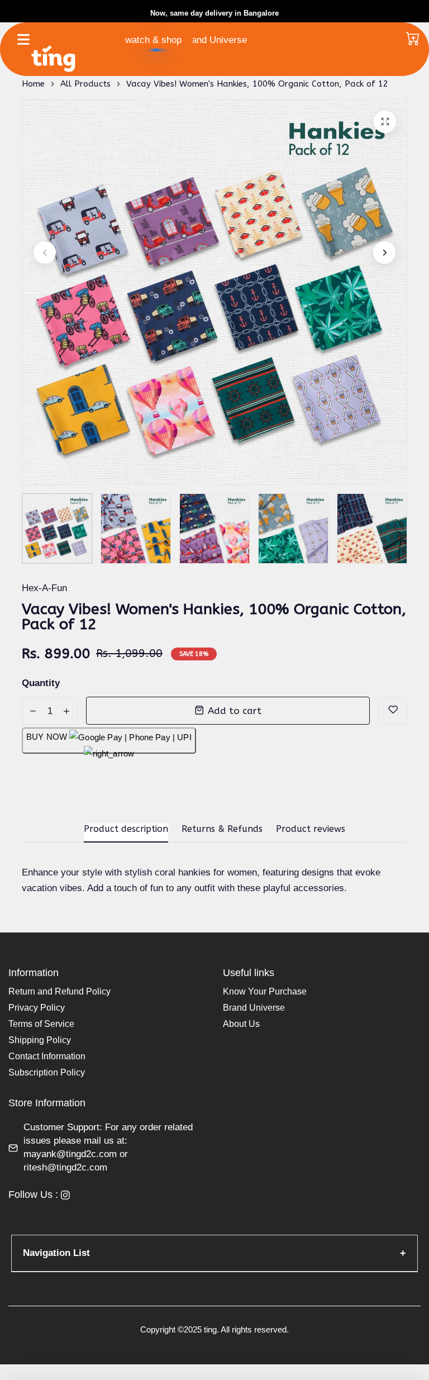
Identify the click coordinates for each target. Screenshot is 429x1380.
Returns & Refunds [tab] (222, 829)
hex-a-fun (44, 588)
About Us (241, 1024)
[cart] (413, 39)
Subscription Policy (46, 1072)
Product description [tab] (126, 829)
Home (33, 84)
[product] (385, 122)
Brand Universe (214, 40)
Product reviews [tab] (310, 829)
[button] (45, 252)
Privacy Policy (36, 1007)
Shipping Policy (39, 1040)
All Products (85, 84)
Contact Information (46, 1056)
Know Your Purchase (265, 991)
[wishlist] (392, 711)
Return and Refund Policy (59, 991)
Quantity (41, 683)
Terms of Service (41, 1024)
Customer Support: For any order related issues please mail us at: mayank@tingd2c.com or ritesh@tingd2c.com (108, 1147)
